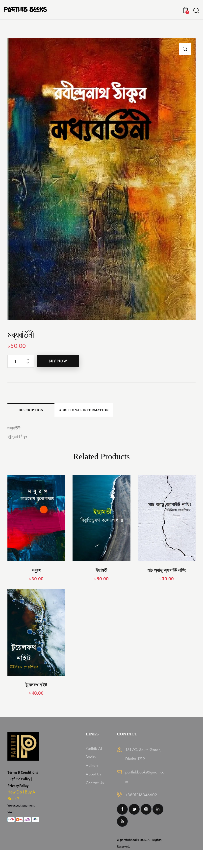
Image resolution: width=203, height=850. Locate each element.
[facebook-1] (122, 809)
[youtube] (122, 821)
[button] (185, 49)
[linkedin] (157, 809)
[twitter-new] (134, 809)
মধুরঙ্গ (36, 570)
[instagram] (146, 809)
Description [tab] (31, 410)
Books (91, 756)
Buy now (58, 361)
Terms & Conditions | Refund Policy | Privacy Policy (22, 779)
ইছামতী (101, 570)
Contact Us (95, 782)
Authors (92, 765)
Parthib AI (94, 748)
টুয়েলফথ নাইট (36, 684)
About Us (93, 774)
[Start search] (196, 11)
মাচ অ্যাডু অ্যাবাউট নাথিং (167, 570)
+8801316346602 (141, 794)
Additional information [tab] (84, 410)
